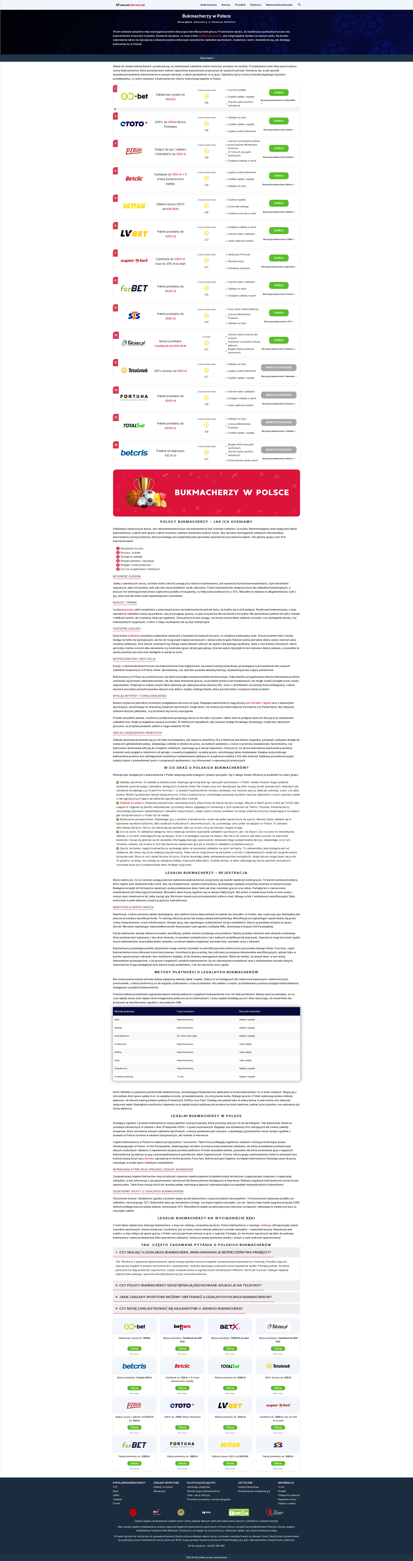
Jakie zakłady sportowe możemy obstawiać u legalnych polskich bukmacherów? (195, 1297)
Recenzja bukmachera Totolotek (278, 376)
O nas (281, 1487)
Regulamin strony (287, 1499)
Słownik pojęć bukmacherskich (203, 1491)
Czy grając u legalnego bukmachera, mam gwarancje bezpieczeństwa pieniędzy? (195, 1252)
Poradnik (240, 4)
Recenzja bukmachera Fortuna (278, 404)
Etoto (115, 1491)
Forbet (116, 1503)
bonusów (127, 609)
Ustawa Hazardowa (248, 1487)
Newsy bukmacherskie (279, 4)
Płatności (255, 4)
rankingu (265, 1225)
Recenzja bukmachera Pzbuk (278, 157)
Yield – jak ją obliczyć (198, 1495)
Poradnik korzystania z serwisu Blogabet (208, 1499)
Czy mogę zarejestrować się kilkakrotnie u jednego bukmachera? (181, 1308)
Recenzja (134, 1354)
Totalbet (117, 1499)
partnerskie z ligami (258, 702)
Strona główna (185, 22)
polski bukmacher (210, 35)
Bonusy (226, 4)
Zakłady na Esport (163, 1487)
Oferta (134, 1348)
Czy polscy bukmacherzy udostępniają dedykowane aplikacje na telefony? (190, 1285)
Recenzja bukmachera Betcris (278, 458)
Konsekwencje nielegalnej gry (254, 1491)
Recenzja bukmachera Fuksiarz (278, 349)
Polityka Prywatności (289, 1495)
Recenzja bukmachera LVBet (278, 239)
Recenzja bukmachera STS (278, 321)
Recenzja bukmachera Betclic (278, 184)
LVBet (116, 1495)
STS (115, 1487)
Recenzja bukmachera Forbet (278, 294)
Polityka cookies (287, 1503)
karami (149, 1158)
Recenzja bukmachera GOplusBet (278, 100)
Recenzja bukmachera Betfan (278, 212)
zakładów (134, 635)
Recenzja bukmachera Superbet (278, 267)
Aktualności (159, 1491)
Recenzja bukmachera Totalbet (278, 431)
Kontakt (282, 1491)
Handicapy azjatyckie (198, 1487)
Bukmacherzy (209, 4)
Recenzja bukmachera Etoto (278, 129)
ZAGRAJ (279, 92)
